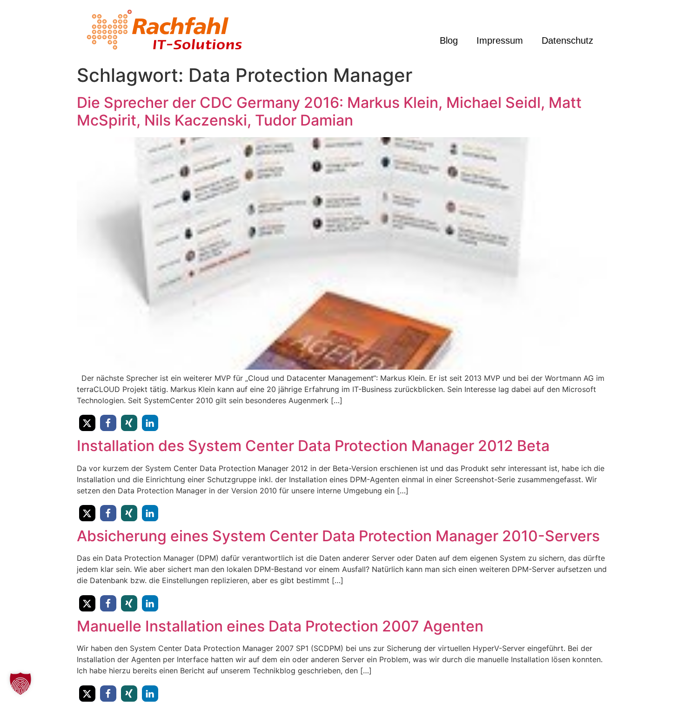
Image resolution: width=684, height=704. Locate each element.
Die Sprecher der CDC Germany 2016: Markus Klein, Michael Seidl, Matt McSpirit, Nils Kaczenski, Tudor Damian (329, 111)
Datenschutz (567, 40)
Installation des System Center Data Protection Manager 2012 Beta (313, 446)
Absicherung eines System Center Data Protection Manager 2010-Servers (338, 536)
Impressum (499, 40)
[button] (87, 423)
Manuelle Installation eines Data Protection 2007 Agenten (280, 626)
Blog (449, 40)
